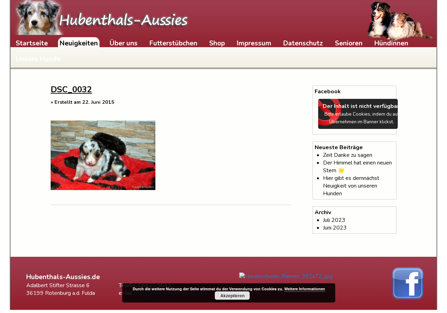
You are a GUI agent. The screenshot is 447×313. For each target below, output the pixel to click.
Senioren (348, 43)
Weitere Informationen (304, 288)
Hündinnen (391, 43)
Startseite (32, 43)
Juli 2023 (334, 220)
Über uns (124, 43)
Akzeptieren (232, 295)
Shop (217, 43)
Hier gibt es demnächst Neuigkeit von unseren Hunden (351, 185)
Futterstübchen (173, 43)
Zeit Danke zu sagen (347, 155)
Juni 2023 (335, 228)
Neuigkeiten (79, 43)
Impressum (254, 43)
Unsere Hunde (38, 59)
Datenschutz (303, 43)
